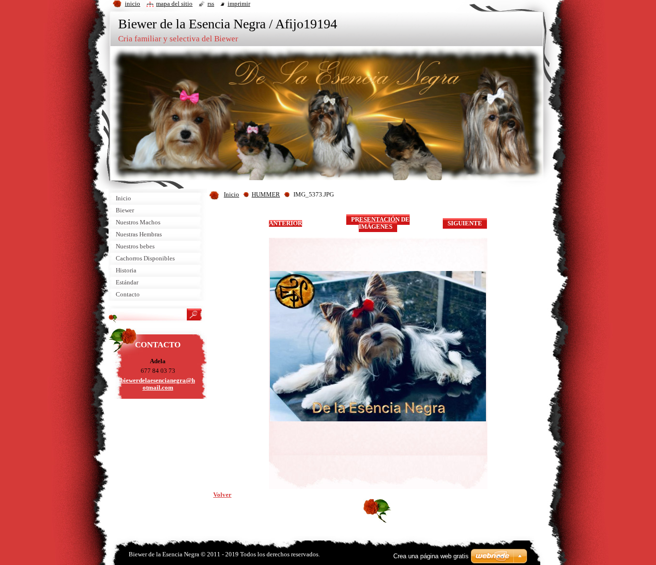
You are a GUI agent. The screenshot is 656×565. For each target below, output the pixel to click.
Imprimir (239, 3)
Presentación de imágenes (380, 223)
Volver (222, 494)
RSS (210, 3)
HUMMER (266, 194)
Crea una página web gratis (431, 556)
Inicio (231, 194)
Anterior (285, 223)
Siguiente (465, 223)
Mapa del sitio (174, 3)
